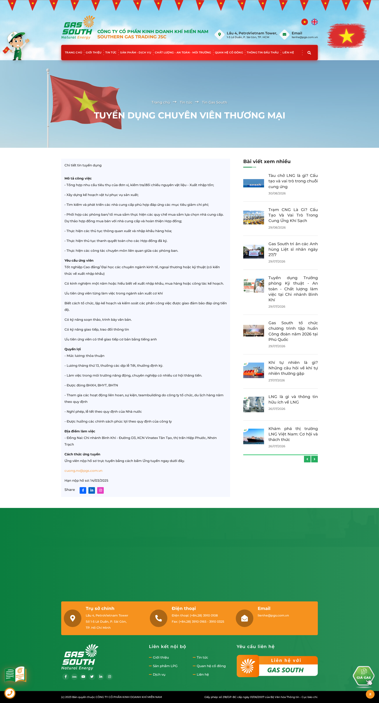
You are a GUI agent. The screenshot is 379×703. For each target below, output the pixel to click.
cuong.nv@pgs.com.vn (83, 471)
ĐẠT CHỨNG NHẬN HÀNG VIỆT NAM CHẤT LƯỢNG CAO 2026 (293, 360)
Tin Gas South (214, 102)
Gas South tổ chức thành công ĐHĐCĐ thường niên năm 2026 (293, 326)
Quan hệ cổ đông (229, 52)
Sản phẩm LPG (165, 666)
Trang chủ (73, 52)
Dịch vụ (159, 675)
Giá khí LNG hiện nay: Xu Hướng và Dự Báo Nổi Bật (293, 181)
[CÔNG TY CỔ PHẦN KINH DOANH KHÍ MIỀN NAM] (78, 27)
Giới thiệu (94, 52)
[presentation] (307, 459)
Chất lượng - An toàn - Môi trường (183, 52)
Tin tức (111, 52)
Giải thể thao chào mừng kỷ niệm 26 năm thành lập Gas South (293, 394)
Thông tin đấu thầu (263, 52)
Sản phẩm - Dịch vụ (135, 52)
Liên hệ (288, 52)
